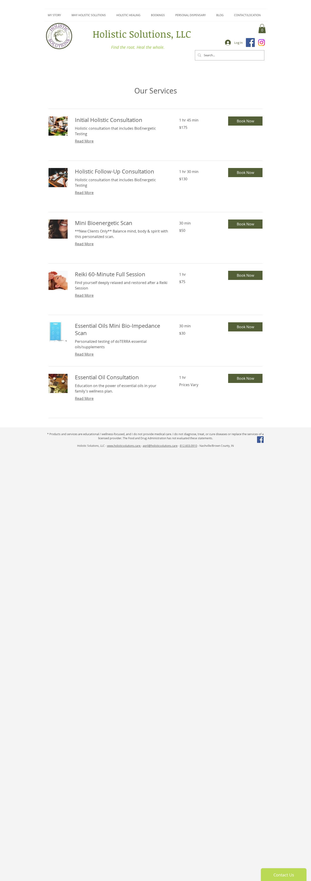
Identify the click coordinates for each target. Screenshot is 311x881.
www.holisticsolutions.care (124, 445)
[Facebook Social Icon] (260, 439)
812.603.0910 (188, 445)
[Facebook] (250, 42)
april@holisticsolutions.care (160, 445)
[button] (262, 28)
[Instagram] (261, 42)
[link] (121, 120)
